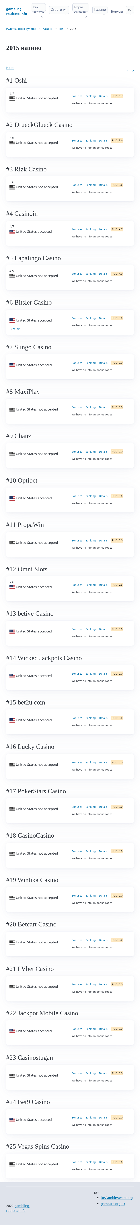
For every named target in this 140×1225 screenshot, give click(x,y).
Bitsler (14, 329)
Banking (90, 96)
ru (129, 9)
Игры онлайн (80, 9)
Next (10, 67)
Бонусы (117, 11)
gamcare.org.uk (113, 1203)
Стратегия (59, 9)
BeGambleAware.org (117, 1197)
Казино (100, 9)
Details (103, 96)
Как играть (38, 9)
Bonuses (77, 96)
